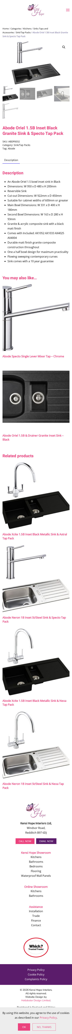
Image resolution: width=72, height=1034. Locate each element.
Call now (25, 841)
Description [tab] (11, 160)
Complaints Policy (36, 979)
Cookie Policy (36, 974)
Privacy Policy (36, 970)
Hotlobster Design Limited (35, 1000)
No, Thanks (44, 1027)
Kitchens (27, 28)
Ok (24, 1027)
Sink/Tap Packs (23, 32)
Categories (16, 28)
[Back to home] (36, 10)
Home (6, 28)
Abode (11, 148)
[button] (67, 10)
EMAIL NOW (46, 841)
